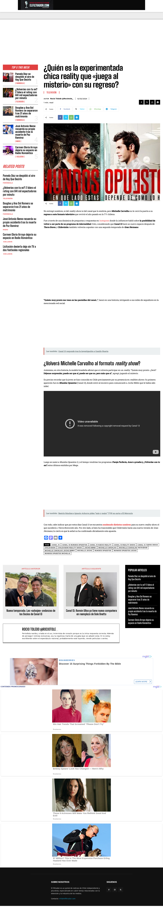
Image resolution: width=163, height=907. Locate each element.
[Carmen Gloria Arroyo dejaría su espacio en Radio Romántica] (8, 150)
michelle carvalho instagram (133, 548)
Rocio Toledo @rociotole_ (61, 99)
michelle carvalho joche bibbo (60, 550)
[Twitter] (146, 102)
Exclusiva (20, 157)
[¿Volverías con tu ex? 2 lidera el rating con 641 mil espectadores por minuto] (8, 92)
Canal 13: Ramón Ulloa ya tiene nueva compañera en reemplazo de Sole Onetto (91, 612)
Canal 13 (56, 545)
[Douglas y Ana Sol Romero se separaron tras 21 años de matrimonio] (8, 111)
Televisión (20, 102)
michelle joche (84, 550)
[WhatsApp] (152, 102)
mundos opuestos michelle (57, 553)
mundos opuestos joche (125, 550)
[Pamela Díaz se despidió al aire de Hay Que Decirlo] (8, 77)
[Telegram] (157, 102)
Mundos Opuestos (103, 550)
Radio (18, 141)
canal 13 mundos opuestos (74, 545)
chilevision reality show (70, 548)
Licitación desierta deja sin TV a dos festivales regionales (19, 248)
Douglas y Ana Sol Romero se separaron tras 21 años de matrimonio (26, 112)
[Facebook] (141, 102)
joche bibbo (90, 548)
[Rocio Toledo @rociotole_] (14, 633)
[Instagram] (114, 889)
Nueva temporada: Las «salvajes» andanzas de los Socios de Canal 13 (30, 612)
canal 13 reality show (124, 545)
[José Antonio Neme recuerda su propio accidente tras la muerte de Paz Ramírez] (8, 129)
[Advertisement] (81, 37)
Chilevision (50, 548)
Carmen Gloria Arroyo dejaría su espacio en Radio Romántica (26, 150)
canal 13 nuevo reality (100, 545)
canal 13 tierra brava (148, 545)
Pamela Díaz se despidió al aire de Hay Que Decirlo (24, 76)
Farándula (20, 83)
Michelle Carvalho (107, 548)
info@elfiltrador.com (67, 898)
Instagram (104, 220)
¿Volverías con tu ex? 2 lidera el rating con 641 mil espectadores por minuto (26, 94)
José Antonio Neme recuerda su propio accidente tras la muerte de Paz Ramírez (25, 131)
